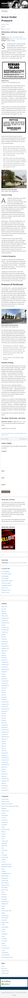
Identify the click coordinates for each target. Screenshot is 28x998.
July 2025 (3, 625)
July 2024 (3, 634)
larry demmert (4, 878)
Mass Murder (4, 887)
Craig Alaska (4, 824)
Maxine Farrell (4, 889)
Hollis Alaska (4, 850)
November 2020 (5, 704)
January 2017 (4, 776)
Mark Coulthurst (5, 882)
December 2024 (5, 627)
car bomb (3, 817)
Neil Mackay (21, 433)
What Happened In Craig (7, 957)
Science (3, 924)
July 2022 (3, 674)
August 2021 (4, 688)
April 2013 (3, 783)
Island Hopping (4, 576)
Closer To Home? (5, 592)
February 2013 (4, 785)
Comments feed (5, 971)
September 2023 (5, 648)
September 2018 (5, 764)
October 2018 (4, 762)
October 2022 (4, 667)
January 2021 (4, 699)
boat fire (3, 813)
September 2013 (5, 781)
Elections (3, 831)
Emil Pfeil (3, 834)
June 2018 (3, 771)
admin (4, 26)
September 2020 (5, 708)
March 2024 (4, 639)
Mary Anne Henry (5, 885)
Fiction (2, 838)
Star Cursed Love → (24, 438)
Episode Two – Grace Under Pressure (14, 37)
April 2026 (3, 611)
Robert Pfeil (4, 920)
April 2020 (3, 720)
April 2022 (3, 676)
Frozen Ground (4, 841)
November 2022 (5, 664)
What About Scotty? (6, 590)
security (3, 929)
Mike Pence (4, 894)
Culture (3, 827)
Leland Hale (6, 568)
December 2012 (5, 790)
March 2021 (4, 697)
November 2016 (5, 778)
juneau (2, 869)
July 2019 (3, 741)
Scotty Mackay (4, 927)
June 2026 (3, 609)
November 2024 (5, 629)
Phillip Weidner (4, 903)
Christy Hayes (4, 820)
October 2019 (4, 734)
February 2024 (4, 641)
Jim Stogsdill (4, 855)
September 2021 (5, 685)
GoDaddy (14, 995)
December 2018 (5, 757)
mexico (3, 892)
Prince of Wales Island (6, 910)
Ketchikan (3, 871)
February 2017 (4, 774)
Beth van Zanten (5, 810)
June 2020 (3, 715)
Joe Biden (3, 859)
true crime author (5, 948)
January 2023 (4, 660)
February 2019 (4, 753)
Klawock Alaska (4, 875)
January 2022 (4, 678)
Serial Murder (4, 934)
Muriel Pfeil (16, 433)
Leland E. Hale (7, 3)
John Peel (3, 862)
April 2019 (3, 748)
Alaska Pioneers (4, 799)
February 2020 (4, 725)
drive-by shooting (5, 829)
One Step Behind (5, 571)
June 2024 (3, 636)
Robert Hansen (4, 917)
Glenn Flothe (4, 845)
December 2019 (5, 729)
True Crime (5, 434)
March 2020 (4, 722)
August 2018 (4, 767)
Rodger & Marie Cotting (6, 580)
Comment (4, 451)
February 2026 (4, 615)
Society (3, 936)
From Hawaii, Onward (6, 573)
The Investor (4, 941)
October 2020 (4, 706)
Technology (4, 938)
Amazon (20, 421)
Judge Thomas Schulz (6, 864)
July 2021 (3, 690)
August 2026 (4, 606)
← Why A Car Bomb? (4, 438)
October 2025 (4, 620)
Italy (2, 852)
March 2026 (4, 613)
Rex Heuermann (5, 915)
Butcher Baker (4, 815)
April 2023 (3, 655)
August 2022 (4, 671)
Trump (3, 950)
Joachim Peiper (4, 857)
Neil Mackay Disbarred (6, 585)
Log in (2, 966)
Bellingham (3, 808)
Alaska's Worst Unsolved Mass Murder (10, 806)
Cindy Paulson (4, 822)
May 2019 (3, 746)
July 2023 (3, 653)
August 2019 (4, 739)
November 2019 (5, 732)
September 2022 (5, 669)
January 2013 (4, 788)
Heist (2, 848)
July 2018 (3, 769)
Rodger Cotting (4, 922)
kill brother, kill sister (9, 433)
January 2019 (4, 755)
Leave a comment (6, 29)
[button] (26, 2)
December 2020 (5, 701)
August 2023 (4, 650)
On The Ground (4, 578)
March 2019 (4, 750)
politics (3, 908)
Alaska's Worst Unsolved (6, 803)
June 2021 (3, 692)
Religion (3, 913)
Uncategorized (4, 952)
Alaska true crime (5, 801)
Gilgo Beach (4, 843)
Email (3, 477)
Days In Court (4, 587)
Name (3, 471)
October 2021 (4, 683)
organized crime (5, 901)
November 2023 (5, 646)
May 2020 (3, 718)
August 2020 (4, 711)
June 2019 (3, 743)
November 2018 (5, 760)
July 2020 (3, 713)
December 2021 (5, 681)
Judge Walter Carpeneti (6, 866)
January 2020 (4, 727)
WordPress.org (4, 973)
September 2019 (5, 736)
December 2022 (5, 662)
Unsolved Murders (5, 955)
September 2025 (5, 622)
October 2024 (4, 632)
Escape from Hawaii (5, 583)
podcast (3, 906)
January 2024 (4, 643)
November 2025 (5, 618)
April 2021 (3, 695)
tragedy (3, 943)
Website (3, 484)
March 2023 (4, 657)
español (3, 836)
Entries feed (4, 968)
